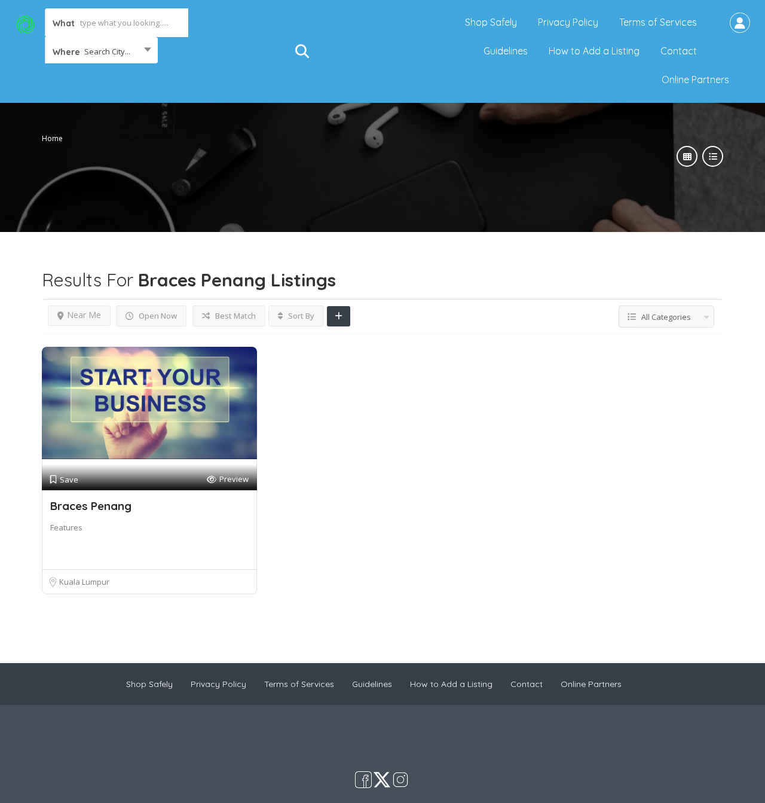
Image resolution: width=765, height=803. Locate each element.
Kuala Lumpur (84, 581)
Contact (678, 51)
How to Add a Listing (594, 51)
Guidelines (506, 51)
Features (66, 527)
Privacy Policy (568, 22)
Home (52, 138)
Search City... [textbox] (107, 51)
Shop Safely (491, 22)
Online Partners (695, 80)
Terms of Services (658, 22)
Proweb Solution (422, 745)
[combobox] (101, 51)
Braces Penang (90, 506)
